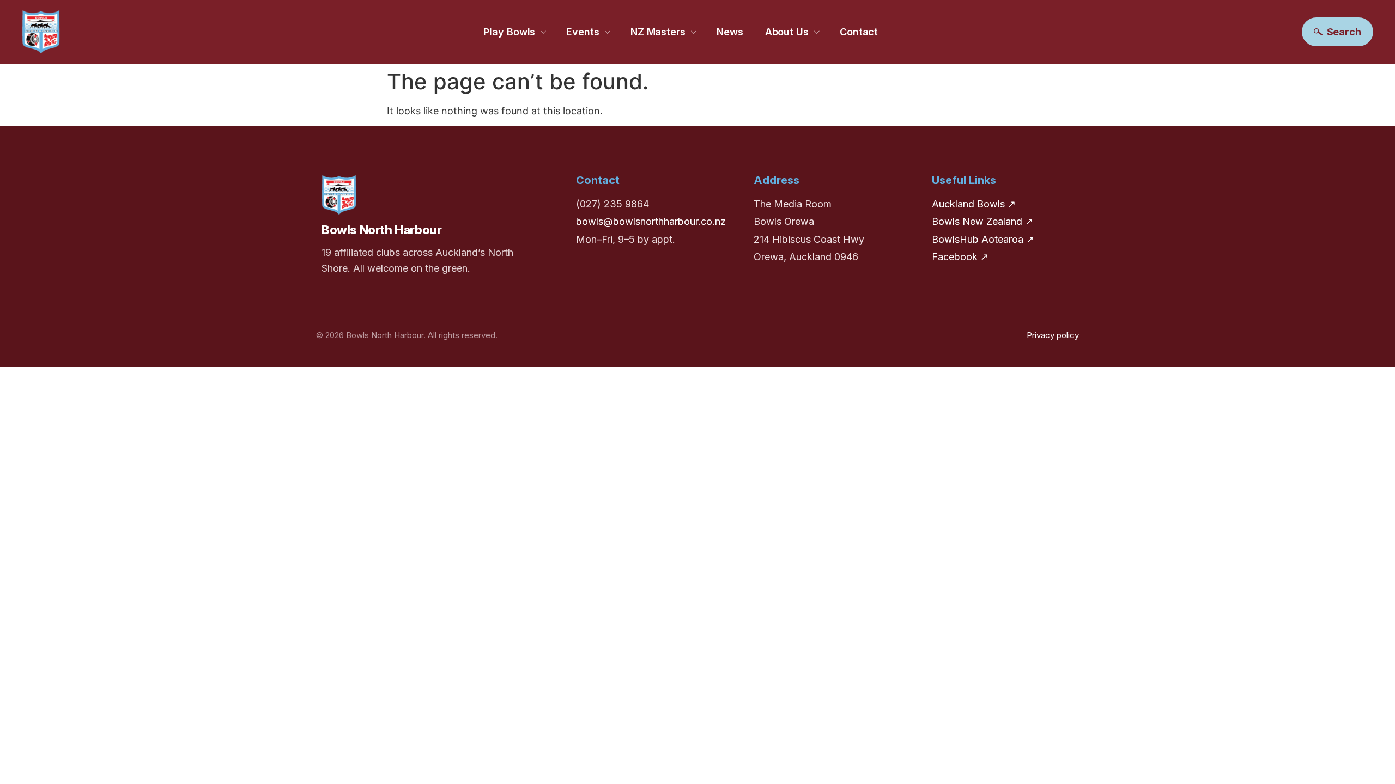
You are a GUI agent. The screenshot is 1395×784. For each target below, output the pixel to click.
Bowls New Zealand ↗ (982, 221)
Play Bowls (509, 32)
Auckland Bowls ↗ (974, 204)
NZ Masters (658, 32)
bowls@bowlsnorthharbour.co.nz (651, 221)
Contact (859, 32)
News (730, 32)
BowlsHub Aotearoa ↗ (983, 239)
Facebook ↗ (960, 256)
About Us (787, 32)
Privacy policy (1053, 335)
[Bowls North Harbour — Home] (41, 32)
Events (582, 32)
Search (1344, 32)
